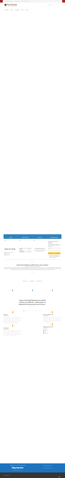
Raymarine (25, 281)
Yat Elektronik (39, 281)
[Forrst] (58, 1)
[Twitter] (60, 1)
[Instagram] (56, 1)
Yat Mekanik (31, 281)
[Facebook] (54, 1)
